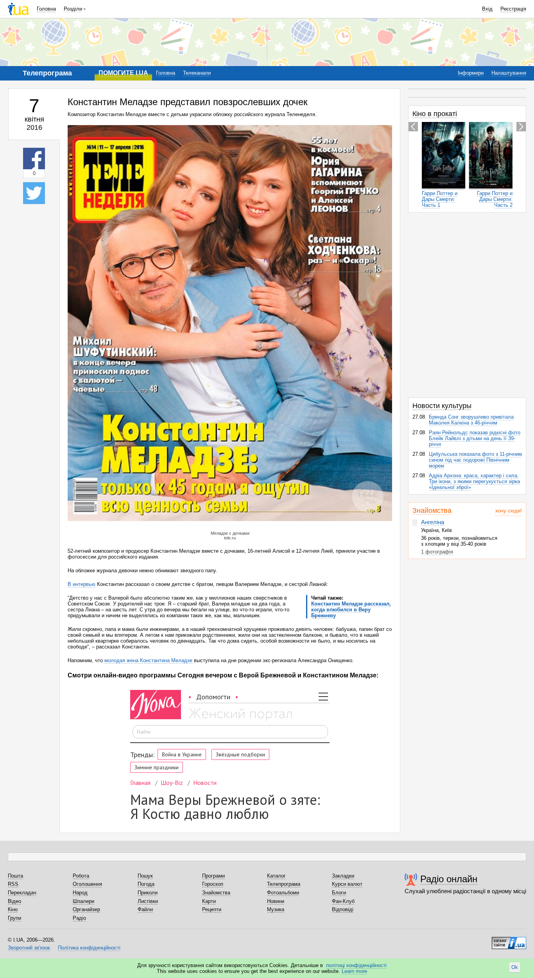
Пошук (145, 876)
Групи (14, 918)
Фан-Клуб (343, 901)
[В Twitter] (34, 193)
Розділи (73, 9)
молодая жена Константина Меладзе (149, 660)
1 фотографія (437, 552)
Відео (14, 901)
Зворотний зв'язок (29, 948)
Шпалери (83, 901)
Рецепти (211, 909)
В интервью (81, 584)
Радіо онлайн (448, 879)
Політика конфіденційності (89, 948)
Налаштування (508, 73)
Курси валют (347, 884)
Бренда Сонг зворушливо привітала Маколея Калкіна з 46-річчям (471, 420)
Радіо (79, 918)
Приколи (148, 893)
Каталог (276, 876)
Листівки (148, 901)
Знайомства (432, 510)
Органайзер (86, 909)
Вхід (487, 9)
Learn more (354, 971)
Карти (209, 901)
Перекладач (22, 893)
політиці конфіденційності (356, 965)
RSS (13, 884)
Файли (145, 909)
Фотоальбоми (283, 893)
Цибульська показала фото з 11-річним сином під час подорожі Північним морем (475, 460)
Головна (46, 9)
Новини (275, 901)
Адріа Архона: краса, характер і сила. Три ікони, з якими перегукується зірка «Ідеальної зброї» (474, 481)
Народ (80, 893)
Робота (81, 876)
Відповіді (342, 909)
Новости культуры (441, 406)
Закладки (343, 876)
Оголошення (87, 884)
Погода (146, 884)
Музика (275, 909)
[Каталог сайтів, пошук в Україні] (509, 940)
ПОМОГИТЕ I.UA (123, 73)
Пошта (15, 876)
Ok (514, 967)
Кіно (13, 909)
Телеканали (197, 73)
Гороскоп (212, 884)
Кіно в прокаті (434, 114)
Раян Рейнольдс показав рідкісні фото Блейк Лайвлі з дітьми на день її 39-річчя (474, 438)
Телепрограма (283, 884)
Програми (213, 876)
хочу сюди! (508, 511)
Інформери (471, 73)
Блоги (339, 893)
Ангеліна (432, 522)
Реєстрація (513, 9)
